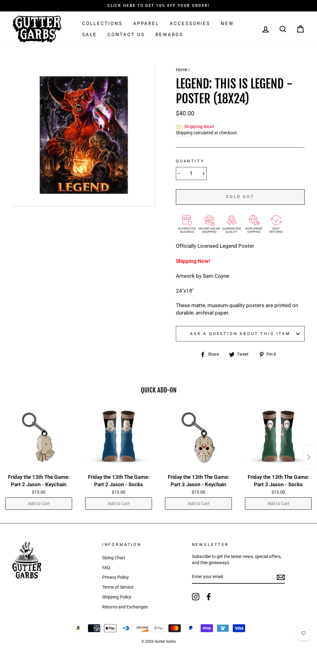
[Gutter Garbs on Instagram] (195, 596)
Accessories (190, 23)
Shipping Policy (116, 597)
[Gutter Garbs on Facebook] (208, 596)
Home (181, 69)
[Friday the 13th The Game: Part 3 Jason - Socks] (278, 437)
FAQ (106, 567)
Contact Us (126, 34)
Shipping (184, 132)
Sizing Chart (113, 557)
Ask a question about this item (240, 333)
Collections (102, 23)
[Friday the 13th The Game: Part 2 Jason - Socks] (118, 437)
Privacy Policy (115, 577)
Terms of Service (117, 587)
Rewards (169, 34)
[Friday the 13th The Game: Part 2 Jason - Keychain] (38, 437)
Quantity (190, 161)
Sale (89, 34)
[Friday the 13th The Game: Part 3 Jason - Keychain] (198, 437)
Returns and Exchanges (125, 607)
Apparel (146, 23)
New (227, 23)
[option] (158, 5)
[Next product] (309, 457)
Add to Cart (39, 503)
